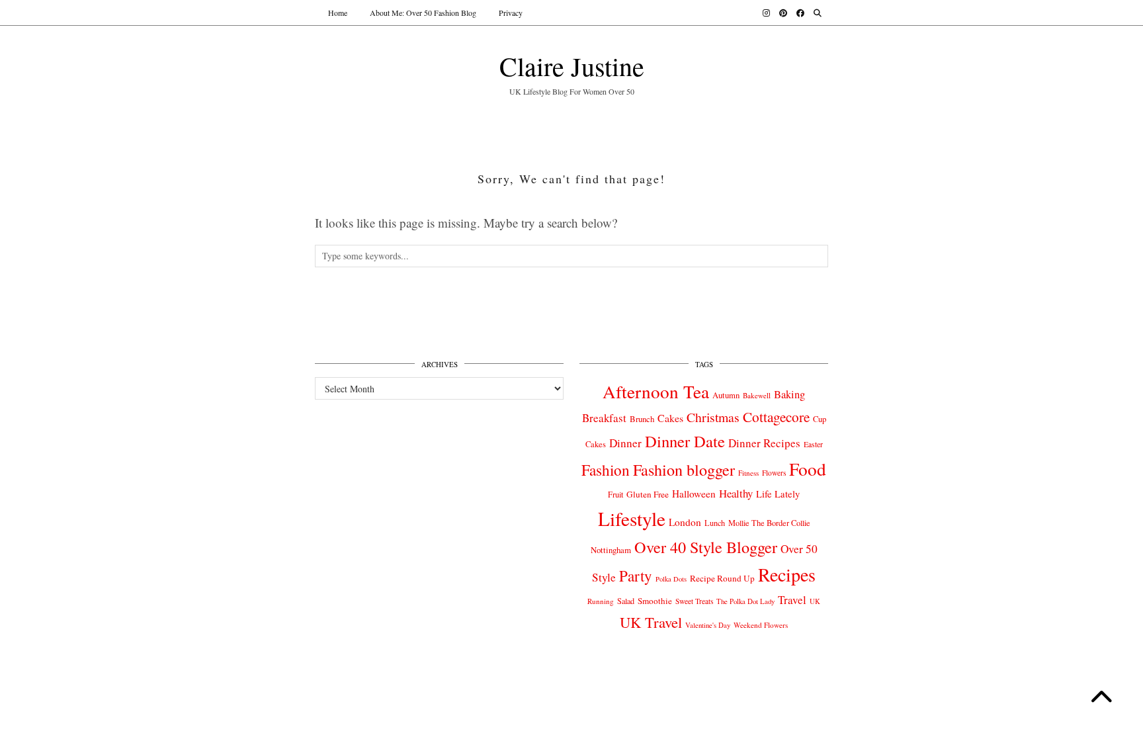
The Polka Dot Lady (745, 601)
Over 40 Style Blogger (705, 547)
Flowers (774, 473)
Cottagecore (776, 417)
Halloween (694, 493)
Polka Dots (671, 579)
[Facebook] (800, 12)
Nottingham (611, 550)
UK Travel (651, 622)
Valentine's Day (707, 625)
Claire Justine (571, 65)
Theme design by (771, 681)
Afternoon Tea (656, 391)
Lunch (714, 522)
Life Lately (778, 494)
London (685, 522)
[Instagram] (766, 12)
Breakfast (604, 417)
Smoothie (655, 601)
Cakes (670, 418)
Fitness (748, 473)
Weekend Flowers (761, 625)
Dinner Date (685, 441)
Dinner (625, 443)
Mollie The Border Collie (769, 522)
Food (807, 468)
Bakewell (757, 395)
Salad (625, 600)
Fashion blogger (684, 469)
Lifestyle (631, 518)
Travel (792, 599)
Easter (813, 444)
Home (337, 12)
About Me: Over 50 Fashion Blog (423, 12)
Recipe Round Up (722, 578)
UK (815, 601)
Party (635, 576)
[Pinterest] (783, 12)
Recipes (787, 574)
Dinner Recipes (764, 443)
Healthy (736, 493)
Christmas (713, 417)
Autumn (726, 395)
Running (600, 601)
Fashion (605, 469)
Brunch (642, 419)
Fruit (615, 494)
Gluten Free (647, 494)
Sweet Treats (694, 601)
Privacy (511, 12)
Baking (789, 394)
